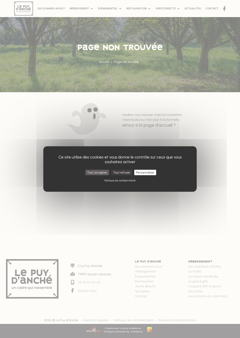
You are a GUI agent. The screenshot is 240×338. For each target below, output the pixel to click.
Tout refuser (121, 172)
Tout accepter (97, 172)
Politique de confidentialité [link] (120, 180)
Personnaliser (145, 172)
